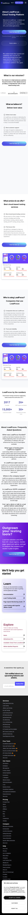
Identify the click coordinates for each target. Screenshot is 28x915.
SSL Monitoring (6, 719)
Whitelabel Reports (7, 865)
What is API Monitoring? (8, 872)
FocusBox (5, 876)
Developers (5, 765)
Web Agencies (6, 768)
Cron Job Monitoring (7, 722)
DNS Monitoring (6, 724)
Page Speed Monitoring (8, 703)
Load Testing (6, 705)
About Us (5, 869)
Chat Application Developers (9, 791)
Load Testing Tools (7, 860)
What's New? (5, 855)
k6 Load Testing (6, 710)
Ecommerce (5, 775)
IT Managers (5, 777)
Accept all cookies (14, 897)
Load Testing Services (8, 712)
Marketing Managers (7, 782)
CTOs (4, 784)
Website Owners (6, 779)
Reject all (14, 908)
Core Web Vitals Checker (8, 755)
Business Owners (6, 786)
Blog (4, 813)
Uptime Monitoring (7, 717)
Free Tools (5, 848)
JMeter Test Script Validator (9, 748)
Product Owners (6, 770)
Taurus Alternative (7, 838)
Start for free (19, 2)
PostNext (5, 874)
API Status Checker (7, 753)
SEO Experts (5, 763)
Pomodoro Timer (6, 879)
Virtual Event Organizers (8, 789)
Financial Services (7, 794)
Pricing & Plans (6, 802)
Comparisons (6, 818)
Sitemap (5, 820)
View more (5, 757)
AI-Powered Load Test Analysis (10, 729)
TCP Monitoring (6, 726)
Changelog (5, 858)
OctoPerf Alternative (7, 831)
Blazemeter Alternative (8, 826)
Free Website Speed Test (8, 743)
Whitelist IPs (5, 862)
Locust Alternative (7, 835)
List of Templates (7, 853)
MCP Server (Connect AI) (8, 731)
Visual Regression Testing (8, 736)
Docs (4, 811)
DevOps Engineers (7, 772)
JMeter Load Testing (7, 708)
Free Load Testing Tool (8, 746)
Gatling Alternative (7, 833)
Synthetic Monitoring (7, 733)
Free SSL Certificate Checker (9, 750)
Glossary (5, 850)
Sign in (4, 804)
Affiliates (5, 809)
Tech (4, 816)
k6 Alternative (6, 828)
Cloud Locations (6, 867)
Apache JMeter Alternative (9, 840)
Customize (14, 903)
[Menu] (25, 2)
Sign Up (4, 806)
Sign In (12, 2)
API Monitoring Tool (7, 715)
